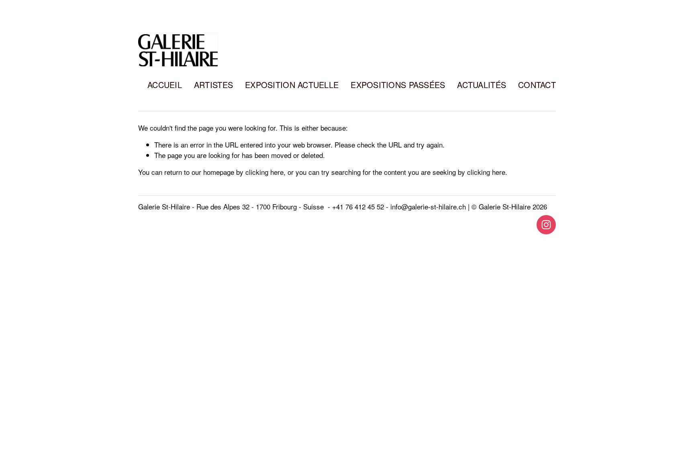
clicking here (264, 172)
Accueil (164, 84)
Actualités (481, 84)
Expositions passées (398, 84)
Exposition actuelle (292, 84)
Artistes (213, 84)
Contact (537, 84)
